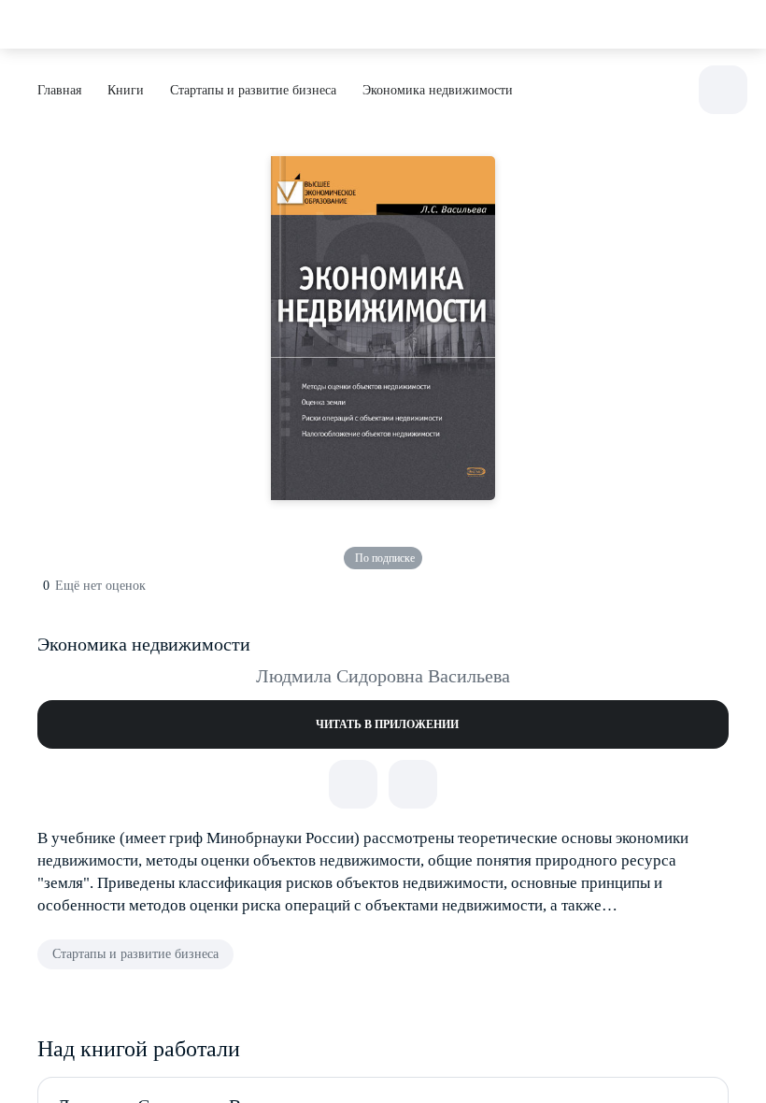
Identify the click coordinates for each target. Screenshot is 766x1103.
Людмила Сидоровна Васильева (383, 676)
